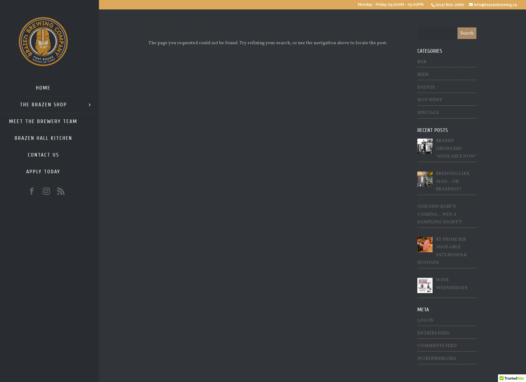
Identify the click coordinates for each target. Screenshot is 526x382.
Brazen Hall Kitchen (43, 138)
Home (43, 88)
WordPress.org (436, 358)
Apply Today (43, 171)
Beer (423, 75)
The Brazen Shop (43, 104)
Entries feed (433, 333)
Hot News (429, 100)
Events (426, 87)
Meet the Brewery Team (43, 121)
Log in (425, 320)
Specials (428, 113)
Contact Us (43, 155)
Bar (421, 62)
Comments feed (437, 346)
